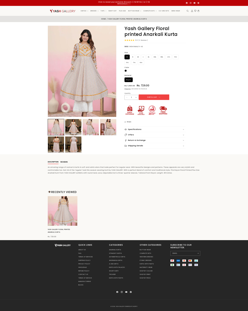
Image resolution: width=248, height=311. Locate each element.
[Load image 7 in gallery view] (73, 144)
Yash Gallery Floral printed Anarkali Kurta (127, 19)
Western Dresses (146, 257)
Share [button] (129, 122)
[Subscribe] (198, 253)
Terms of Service (85, 278)
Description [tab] (53, 162)
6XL (128, 63)
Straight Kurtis (115, 253)
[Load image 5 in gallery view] (56, 144)
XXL (155, 57)
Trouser (112, 274)
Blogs (80, 285)
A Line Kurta (113, 264)
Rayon (128, 80)
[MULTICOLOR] (125, 71)
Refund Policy (83, 271)
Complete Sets (145, 253)
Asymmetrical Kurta (117, 257)
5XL (176, 57)
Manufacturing (84, 281)
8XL (142, 63)
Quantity (127, 93)
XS (127, 57)
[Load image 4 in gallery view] (108, 127)
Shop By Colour (146, 271)
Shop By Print (145, 274)
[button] (84, 11)
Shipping (127, 89)
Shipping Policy (84, 260)
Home (103, 19)
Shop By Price (145, 278)
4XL (169, 57)
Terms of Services (85, 257)
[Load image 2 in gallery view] (73, 127)
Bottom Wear (145, 250)
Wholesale (82, 267)
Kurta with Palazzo (117, 267)
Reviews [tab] (64, 162)
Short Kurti (114, 271)
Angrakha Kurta (115, 260)
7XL (135, 63)
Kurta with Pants (116, 278)
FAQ (79, 253)
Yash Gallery (120, 306)
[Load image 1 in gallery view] (56, 127)
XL (148, 57)
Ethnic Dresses (146, 260)
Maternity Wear (146, 267)
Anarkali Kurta (115, 250)
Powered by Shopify (131, 306)
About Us (82, 250)
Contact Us (83, 274)
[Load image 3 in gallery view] (91, 127)
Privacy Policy (84, 264)
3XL (162, 57)
